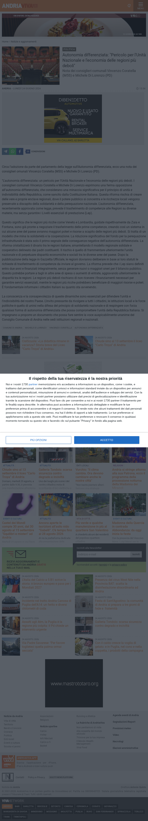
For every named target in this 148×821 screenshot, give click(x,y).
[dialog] (74, 410)
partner (33, 384)
